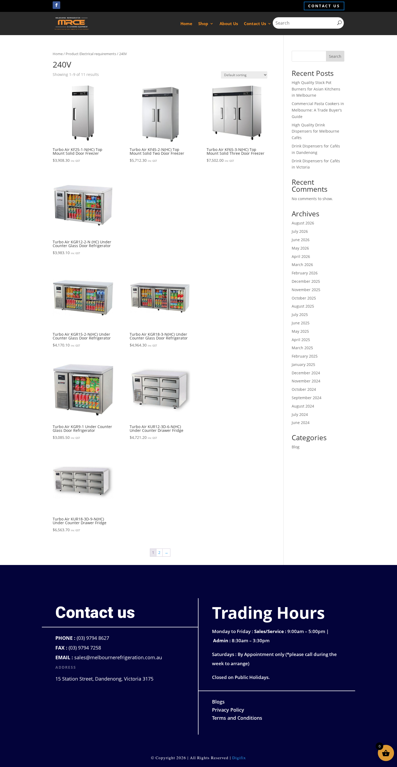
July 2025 (300, 314)
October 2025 (304, 298)
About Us (229, 23)
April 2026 (301, 256)
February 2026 (305, 272)
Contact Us (255, 23)
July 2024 (300, 414)
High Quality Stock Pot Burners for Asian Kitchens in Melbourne (316, 89)
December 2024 (306, 372)
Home (186, 23)
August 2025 (303, 306)
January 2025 (303, 364)
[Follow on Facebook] (56, 5)
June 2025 (300, 322)
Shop (203, 23)
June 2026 (300, 239)
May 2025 (300, 331)
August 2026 (303, 223)
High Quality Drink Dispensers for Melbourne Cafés (315, 131)
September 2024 (306, 397)
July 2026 (300, 231)
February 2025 (305, 356)
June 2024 (300, 422)
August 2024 (303, 406)
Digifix (239, 757)
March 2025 (302, 347)
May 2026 (300, 248)
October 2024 (304, 389)
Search (335, 56)
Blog (296, 446)
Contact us (324, 5)
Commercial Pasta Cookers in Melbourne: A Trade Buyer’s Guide (318, 110)
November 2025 (306, 289)
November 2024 (306, 380)
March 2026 (302, 264)
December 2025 (306, 281)
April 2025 (301, 339)
